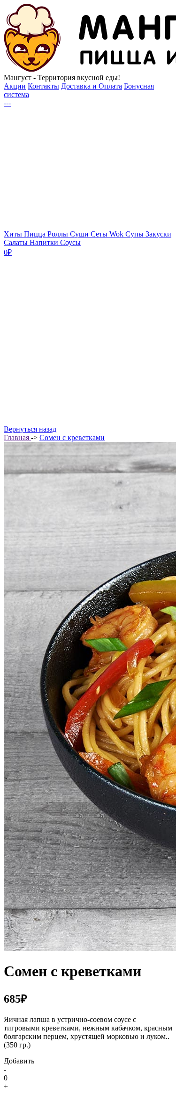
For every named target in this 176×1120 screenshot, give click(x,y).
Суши (80, 234)
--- (7, 103)
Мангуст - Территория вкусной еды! (62, 78)
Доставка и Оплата (91, 86)
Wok (117, 234)
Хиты (14, 234)
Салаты (17, 242)
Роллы (58, 234)
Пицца (35, 234)
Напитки (45, 242)
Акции (15, 86)
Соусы (70, 242)
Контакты (43, 86)
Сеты (100, 234)
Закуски (158, 234)
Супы (135, 234)
